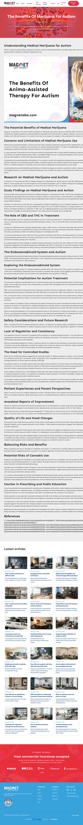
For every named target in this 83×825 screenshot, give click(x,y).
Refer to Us (55, 796)
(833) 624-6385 (73, 3)
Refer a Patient (45, 3)
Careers (53, 3)
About (22, 3)
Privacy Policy (75, 815)
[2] (20, 358)
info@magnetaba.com (72, 796)
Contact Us (63, 3)
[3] (70, 211)
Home (17, 3)
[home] (9, 3)
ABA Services (38, 3)
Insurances (55, 799)
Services (40, 796)
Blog (58, 3)
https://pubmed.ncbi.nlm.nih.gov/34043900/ (19, 522)
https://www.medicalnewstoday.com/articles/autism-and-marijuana (30, 520)
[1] (18, 136)
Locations (54, 792)
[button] (30, 3)
